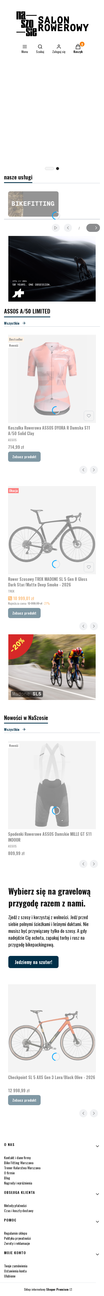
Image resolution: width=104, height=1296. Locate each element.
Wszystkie (11, 323)
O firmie (9, 1172)
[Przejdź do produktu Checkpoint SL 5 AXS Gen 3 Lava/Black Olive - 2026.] (52, 1028)
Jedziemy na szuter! (33, 962)
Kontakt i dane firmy (17, 1157)
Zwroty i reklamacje (17, 1243)
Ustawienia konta (15, 1270)
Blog (7, 1177)
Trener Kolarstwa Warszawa (22, 1167)
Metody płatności (15, 1205)
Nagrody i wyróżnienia (18, 1183)
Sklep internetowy (46, 1289)
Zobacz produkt (24, 456)
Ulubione (9, 1276)
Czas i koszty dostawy (18, 1210)
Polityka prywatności (17, 1238)
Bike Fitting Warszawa (18, 1162)
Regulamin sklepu (15, 1233)
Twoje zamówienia (15, 1265)
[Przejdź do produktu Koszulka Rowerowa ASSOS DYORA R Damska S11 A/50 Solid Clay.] (52, 379)
